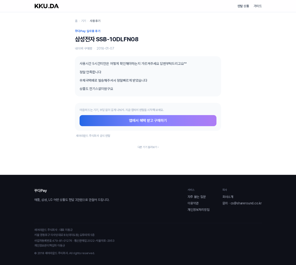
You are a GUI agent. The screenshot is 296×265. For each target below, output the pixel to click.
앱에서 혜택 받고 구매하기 (148, 120)
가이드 (258, 6)
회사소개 (227, 197)
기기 (83, 21)
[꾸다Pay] (46, 6)
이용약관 (193, 203)
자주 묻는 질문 (197, 197)
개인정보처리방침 (198, 209)
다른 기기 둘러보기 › (148, 147)
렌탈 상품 (243, 6)
